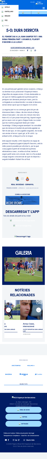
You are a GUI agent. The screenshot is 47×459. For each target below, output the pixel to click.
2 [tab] (22, 283)
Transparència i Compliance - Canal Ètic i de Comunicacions (21, 435)
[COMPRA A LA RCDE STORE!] (22, 200)
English (7, 16)
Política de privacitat (22, 433)
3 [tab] (25, 283)
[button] (23, 12)
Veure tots (23, 384)
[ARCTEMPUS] (16, 365)
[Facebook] (8, 440)
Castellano (9, 11)
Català (7, 7)
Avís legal (31, 433)
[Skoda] (8, 374)
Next (38, 310)
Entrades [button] (24, 424)
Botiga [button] (24, 417)
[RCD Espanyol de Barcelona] (4, 4)
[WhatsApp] (35, 50)
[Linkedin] (16, 440)
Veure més (30, 440)
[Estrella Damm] (23, 374)
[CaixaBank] (38, 374)
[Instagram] (13, 440)
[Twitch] (19, 440)
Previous (8, 310)
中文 (6, 20)
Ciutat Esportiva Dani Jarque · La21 (22, 47)
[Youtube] (6, 440)
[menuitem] (39, 3)
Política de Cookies (9, 433)
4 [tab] (28, 283)
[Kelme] (33, 2)
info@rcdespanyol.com (23, 406)
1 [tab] (18, 283)
